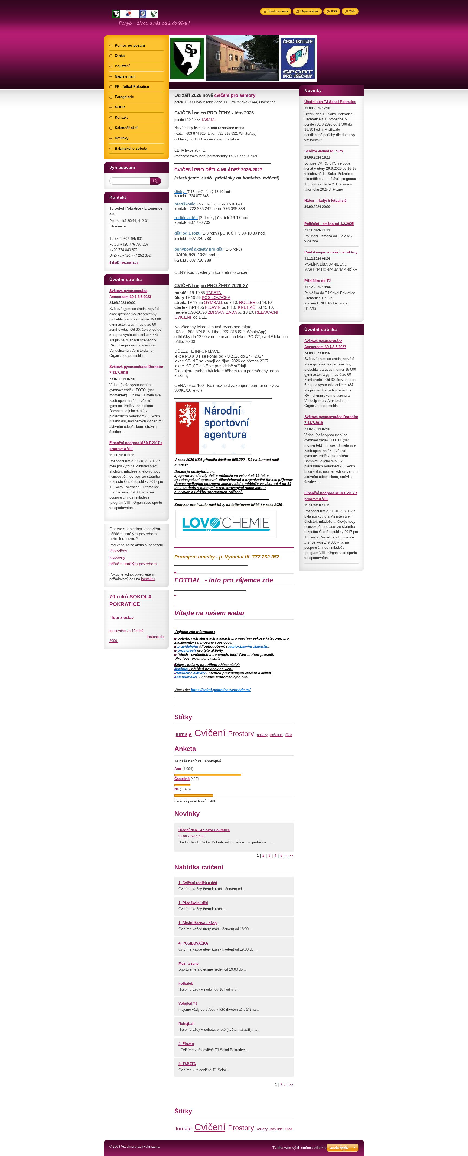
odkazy (262, 735)
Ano (177, 769)
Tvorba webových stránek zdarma (299, 1148)
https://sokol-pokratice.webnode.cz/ (221, 690)
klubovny (117, 557)
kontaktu (148, 579)
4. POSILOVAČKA (193, 943)
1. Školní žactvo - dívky (197, 923)
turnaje (184, 734)
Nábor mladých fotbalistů (325, 200)
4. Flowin (186, 1044)
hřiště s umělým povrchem (133, 563)
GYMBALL (213, 302)
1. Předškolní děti (193, 903)
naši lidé (276, 735)
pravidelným (187, 646)
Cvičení (209, 733)
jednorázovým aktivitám (248, 646)
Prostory (241, 734)
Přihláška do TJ (317, 281)
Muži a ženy (188, 963)
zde (267, 580)
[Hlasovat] (207, 775)
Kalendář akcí (185, 677)
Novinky (181, 669)
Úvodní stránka (278, 11)
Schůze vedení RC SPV (323, 151)
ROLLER (247, 302)
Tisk (352, 11)
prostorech (187, 650)
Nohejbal (185, 1024)
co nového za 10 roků (126, 631)
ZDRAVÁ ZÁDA (222, 312)
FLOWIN (213, 307)
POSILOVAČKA (216, 297)
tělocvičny (118, 550)
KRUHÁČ (246, 307)
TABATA (208, 120)
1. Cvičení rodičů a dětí (197, 883)
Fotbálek (185, 983)
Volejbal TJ (187, 1003)
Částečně (182, 779)
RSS (334, 11)
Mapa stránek (309, 11)
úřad (288, 735)
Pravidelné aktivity (189, 673)
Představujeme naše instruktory (331, 252)
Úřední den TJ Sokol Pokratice (204, 830)
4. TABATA (187, 1064)
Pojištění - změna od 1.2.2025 (329, 224)
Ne (176, 789)
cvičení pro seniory (234, 95)
